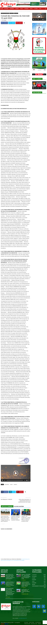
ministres (15, 484)
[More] (24, 23)
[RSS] (42, 1)
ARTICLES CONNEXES (7, 506)
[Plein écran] (28, 480)
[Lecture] (2, 480)
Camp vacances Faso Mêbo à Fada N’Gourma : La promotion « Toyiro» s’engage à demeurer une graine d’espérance (5, 519)
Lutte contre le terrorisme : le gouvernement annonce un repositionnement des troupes (24, 501)
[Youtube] (46, 1)
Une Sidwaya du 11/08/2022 (6, 499)
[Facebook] (41, 1)
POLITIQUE (16, 13)
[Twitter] (44, 1)
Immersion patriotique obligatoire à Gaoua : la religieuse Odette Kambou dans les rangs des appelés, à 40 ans (25, 584)
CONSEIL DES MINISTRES (8, 11)
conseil (11, 484)
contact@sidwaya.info (23, 618)
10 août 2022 (7, 484)
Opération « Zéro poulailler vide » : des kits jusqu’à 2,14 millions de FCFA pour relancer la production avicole (25, 519)
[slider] (14, 480)
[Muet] (27, 480)
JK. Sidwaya (4, 20)
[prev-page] (1, 523)
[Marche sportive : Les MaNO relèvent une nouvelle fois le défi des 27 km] (19, 590)
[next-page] (3, 523)
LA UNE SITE (11, 13)
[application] (15, 473)
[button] (45, 9)
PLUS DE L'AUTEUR (19, 506)
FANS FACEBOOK (37, 92)
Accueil (2, 11)
